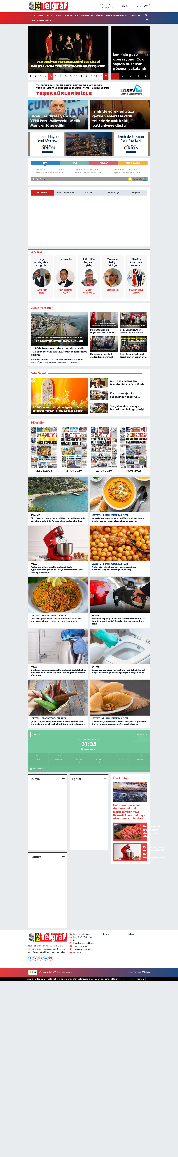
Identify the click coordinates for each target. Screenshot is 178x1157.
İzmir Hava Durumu (81, 934)
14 (95, 76)
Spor (76, 15)
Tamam (140, 979)
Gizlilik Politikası (127, 979)
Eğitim (76, 778)
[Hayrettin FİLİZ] (41, 277)
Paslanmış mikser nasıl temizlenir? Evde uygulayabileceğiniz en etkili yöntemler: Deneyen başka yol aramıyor (57, 569)
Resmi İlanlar (97, 15)
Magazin (85, 15)
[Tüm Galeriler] (146, 373)
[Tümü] (146, 422)
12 (85, 76)
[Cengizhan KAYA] (65, 277)
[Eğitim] (104, 779)
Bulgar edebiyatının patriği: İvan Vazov (41, 262)
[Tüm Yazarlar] (146, 252)
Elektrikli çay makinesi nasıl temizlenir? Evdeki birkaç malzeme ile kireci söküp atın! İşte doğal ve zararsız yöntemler (58, 672)
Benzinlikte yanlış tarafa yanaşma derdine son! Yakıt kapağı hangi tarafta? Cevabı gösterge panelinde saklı (119, 621)
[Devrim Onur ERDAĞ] (136, 277)
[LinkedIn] (45, 958)
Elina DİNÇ (112, 290)
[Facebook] (30, 958)
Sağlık (32, 20)
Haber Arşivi (78, 952)
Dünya (40, 15)
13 (90, 76)
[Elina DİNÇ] (112, 277)
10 (75, 76)
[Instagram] (40, 958)
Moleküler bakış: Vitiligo (113, 262)
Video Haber (135, 15)
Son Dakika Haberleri (82, 949)
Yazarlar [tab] (36, 252)
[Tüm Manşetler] (146, 308)
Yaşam (34, 564)
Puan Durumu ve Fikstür (83, 943)
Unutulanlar (65, 259)
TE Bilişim (146, 972)
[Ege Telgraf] (48, 6)
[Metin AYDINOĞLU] (89, 277)
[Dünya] (63, 779)
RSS (34, 972)
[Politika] (63, 857)
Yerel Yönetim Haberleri (116, 15)
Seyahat (35, 515)
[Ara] (146, 15)
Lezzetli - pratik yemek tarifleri (110, 515)
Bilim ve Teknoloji (45, 20)
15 (100, 76)
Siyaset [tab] (89, 192)
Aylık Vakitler (38, 769)
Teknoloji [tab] (112, 192)
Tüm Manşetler (80, 946)
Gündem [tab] (42, 192)
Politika (58, 15)
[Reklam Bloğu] (89, 90)
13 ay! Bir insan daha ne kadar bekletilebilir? (136, 262)
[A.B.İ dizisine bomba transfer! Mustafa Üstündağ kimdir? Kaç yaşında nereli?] (99, 383)
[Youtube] (50, 958)
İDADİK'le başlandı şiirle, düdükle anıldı (89, 262)
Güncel (49, 15)
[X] (35, 958)
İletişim (131, 934)
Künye (106, 934)
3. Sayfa (31, 15)
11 (81, 76)
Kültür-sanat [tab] (65, 192)
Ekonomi (68, 15)
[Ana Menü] (146, 20)
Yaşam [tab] (136, 192)
